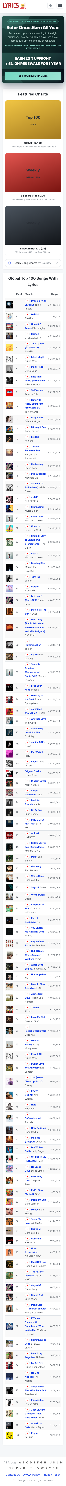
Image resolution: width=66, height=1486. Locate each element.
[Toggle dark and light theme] (50, 5)
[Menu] (60, 5)
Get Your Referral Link (33, 76)
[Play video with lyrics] (27, 301)
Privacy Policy (51, 1474)
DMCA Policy (31, 1474)
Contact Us (13, 1474)
